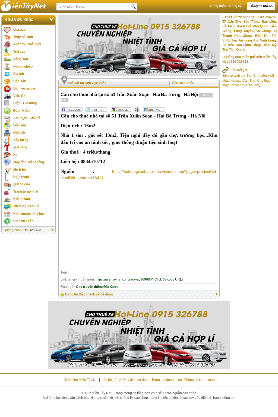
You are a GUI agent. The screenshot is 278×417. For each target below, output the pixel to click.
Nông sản (20, 59)
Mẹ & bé (19, 169)
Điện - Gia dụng (25, 103)
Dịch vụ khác (23, 221)
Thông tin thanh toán (199, 380)
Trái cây (19, 51)
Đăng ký (235, 6)
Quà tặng (20, 147)
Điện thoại (21, 177)
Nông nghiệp (23, 66)
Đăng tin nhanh (261, 6)
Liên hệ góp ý (111, 380)
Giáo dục (20, 125)
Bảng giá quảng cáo (167, 380)
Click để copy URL (168, 279)
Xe (15, 155)
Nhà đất (19, 133)
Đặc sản (19, 81)
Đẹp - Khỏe (21, 111)
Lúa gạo (19, 29)
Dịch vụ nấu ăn (24, 88)
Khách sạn (21, 199)
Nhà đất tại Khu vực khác (86, 83)
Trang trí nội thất (25, 191)
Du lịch (18, 74)
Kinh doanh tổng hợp (29, 214)
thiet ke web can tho (237, 76)
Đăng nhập (218, 6)
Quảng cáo (21, 184)
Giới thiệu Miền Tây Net (81, 380)
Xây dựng (20, 140)
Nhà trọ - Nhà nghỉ (27, 44)
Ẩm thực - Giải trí (26, 118)
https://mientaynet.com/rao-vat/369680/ (124, 279)
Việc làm (20, 96)
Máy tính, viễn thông (28, 162)
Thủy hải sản (23, 37)
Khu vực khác (18, 19)
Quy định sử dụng (136, 380)
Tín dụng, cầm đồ (26, 206)
